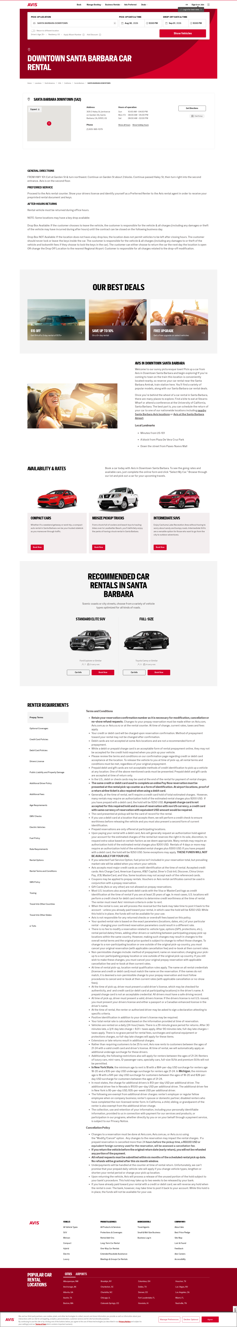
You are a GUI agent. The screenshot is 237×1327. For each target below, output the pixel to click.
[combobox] (74, 23)
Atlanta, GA (68, 1292)
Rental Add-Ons (107, 1238)
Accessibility (180, 1259)
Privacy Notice (125, 1322)
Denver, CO (143, 1292)
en (187, 5)
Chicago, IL (105, 1298)
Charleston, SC (107, 1287)
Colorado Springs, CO (110, 1303)
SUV (65, 1232)
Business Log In (144, 1238)
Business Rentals (112, 5)
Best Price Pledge (182, 1232)
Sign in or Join (198, 5)
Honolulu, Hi (143, 1303)
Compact (67, 1243)
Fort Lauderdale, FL (146, 1298)
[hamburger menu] (208, 5)
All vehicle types (70, 1227)
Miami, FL (179, 1298)
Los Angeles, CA (182, 1292)
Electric (66, 1254)
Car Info (78, 672)
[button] (49, 123)
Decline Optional (191, 1319)
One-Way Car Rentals (109, 1248)
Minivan (66, 1238)
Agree (210, 1319)
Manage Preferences (169, 1319)
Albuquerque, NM (70, 1281)
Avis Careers (180, 1254)
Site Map (178, 1238)
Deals (143, 5)
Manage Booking (94, 5)
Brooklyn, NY (106, 1281)
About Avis (179, 1227)
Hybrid (66, 1248)
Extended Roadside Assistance (113, 1254)
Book (79, 5)
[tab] (69, 1274)
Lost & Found (180, 1243)
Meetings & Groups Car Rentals (114, 1259)
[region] (118, 1319)
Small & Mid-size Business (149, 1232)
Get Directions (192, 108)
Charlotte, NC (106, 1292)
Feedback (179, 1248)
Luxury (66, 1259)
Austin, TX (67, 1298)
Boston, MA (68, 1303)
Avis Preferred (130, 5)
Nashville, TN (181, 1303)
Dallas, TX (142, 1287)
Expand (33, 109)
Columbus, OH (144, 1281)
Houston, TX (180, 1281)
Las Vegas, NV (181, 1287)
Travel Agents (143, 1227)
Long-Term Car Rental (110, 1243)
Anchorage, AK (69, 1287)
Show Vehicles (183, 33)
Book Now (37, 547)
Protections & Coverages (111, 1232)
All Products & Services (110, 1227)
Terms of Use (40, 1324)
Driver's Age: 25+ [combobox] (38, 34)
